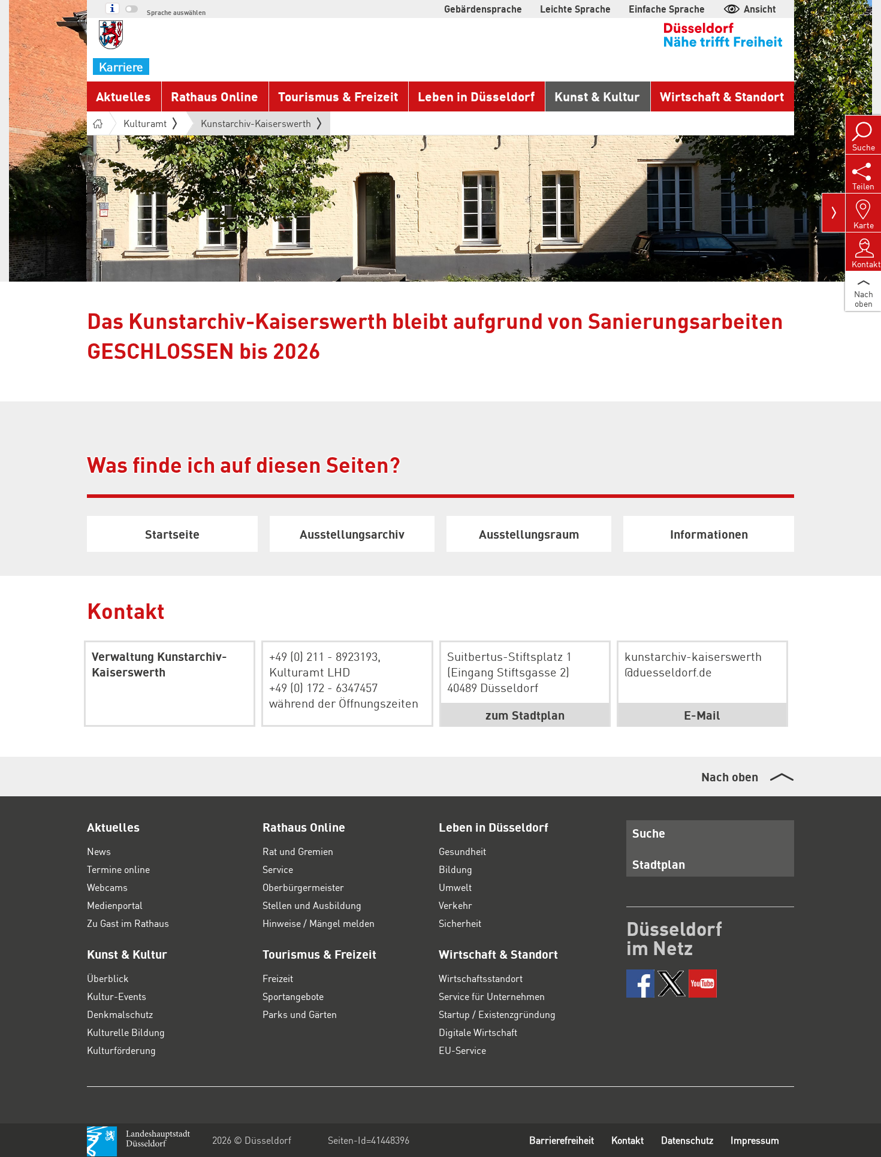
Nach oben (729, 776)
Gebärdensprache (483, 8)
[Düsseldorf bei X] (671, 983)
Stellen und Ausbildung (312, 905)
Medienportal (115, 905)
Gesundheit (462, 851)
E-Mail (702, 715)
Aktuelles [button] (123, 96)
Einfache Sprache (667, 8)
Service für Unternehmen (492, 996)
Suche (648, 833)
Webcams (107, 887)
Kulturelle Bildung (126, 1032)
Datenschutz (687, 1140)
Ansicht (760, 8)
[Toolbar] (834, 212)
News (99, 851)
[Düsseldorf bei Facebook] (640, 983)
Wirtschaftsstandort (481, 978)
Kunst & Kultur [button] (597, 96)
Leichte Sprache (575, 8)
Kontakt (627, 1140)
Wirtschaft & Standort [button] (722, 96)
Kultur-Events (116, 996)
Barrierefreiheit (561, 1140)
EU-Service (462, 1050)
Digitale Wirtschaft (478, 1032)
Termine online (118, 869)
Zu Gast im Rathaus (128, 923)
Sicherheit (460, 923)
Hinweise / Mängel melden (319, 923)
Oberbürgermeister (303, 887)
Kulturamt (145, 123)
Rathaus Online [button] (214, 96)
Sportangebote (293, 996)
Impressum (755, 1140)
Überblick (108, 978)
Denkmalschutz (120, 1014)
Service (278, 869)
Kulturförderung (121, 1050)
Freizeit (278, 978)
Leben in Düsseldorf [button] (476, 96)
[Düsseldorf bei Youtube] (703, 983)
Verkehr (455, 905)
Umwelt (455, 887)
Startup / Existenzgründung (497, 1014)
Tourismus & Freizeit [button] (338, 96)
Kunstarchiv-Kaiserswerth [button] (256, 125)
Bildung (455, 869)
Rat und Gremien (298, 851)
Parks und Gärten (300, 1014)
